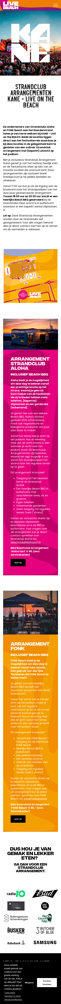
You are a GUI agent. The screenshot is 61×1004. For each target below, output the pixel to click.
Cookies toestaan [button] (47, 982)
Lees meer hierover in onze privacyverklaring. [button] (13, 996)
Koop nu (18, 562)
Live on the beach (10, 5)
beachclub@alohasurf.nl (26, 542)
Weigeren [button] (29, 982)
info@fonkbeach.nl (35, 798)
